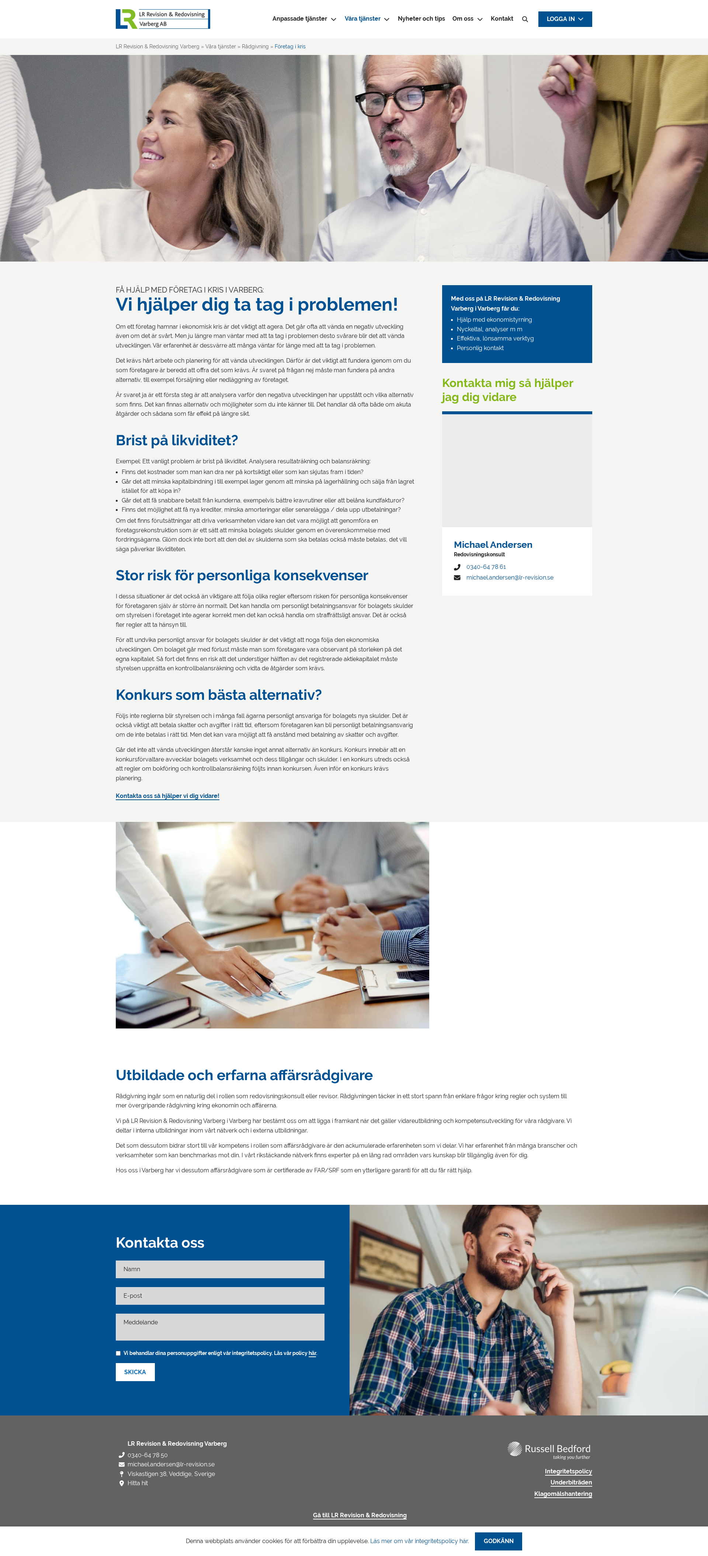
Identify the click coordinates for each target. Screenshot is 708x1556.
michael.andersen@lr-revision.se (509, 577)
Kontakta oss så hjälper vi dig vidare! (167, 796)
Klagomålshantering (563, 1494)
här (312, 1353)
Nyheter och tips (421, 18)
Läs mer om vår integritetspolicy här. (419, 1541)
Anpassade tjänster (300, 18)
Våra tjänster (363, 18)
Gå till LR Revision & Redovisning (360, 1515)
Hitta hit (138, 1483)
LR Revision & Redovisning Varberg (157, 46)
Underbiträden (571, 1482)
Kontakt (502, 18)
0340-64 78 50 (148, 1455)
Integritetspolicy (568, 1471)
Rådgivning (255, 46)
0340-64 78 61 (486, 567)
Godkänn (499, 1541)
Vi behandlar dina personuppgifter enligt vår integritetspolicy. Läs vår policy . (220, 1353)
